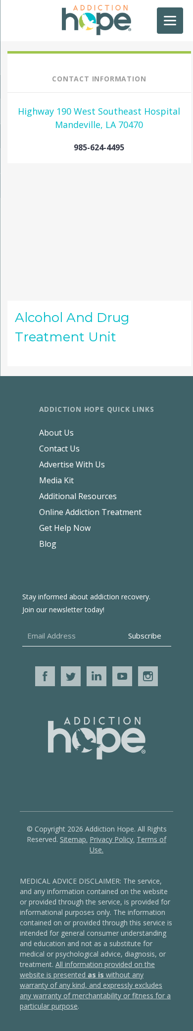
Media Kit (56, 480)
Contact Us (59, 448)
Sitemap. (74, 839)
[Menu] (170, 20)
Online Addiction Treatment (90, 512)
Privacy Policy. (112, 839)
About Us (56, 432)
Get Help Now (65, 527)
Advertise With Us (72, 464)
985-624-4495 (99, 147)
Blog (47, 543)
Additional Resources (78, 496)
